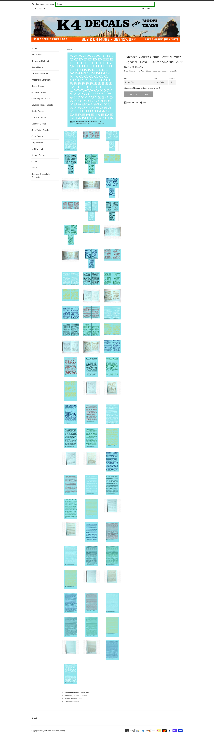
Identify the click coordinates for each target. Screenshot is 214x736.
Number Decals (38, 155)
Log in (33, 9)
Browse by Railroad (40, 61)
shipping (132, 71)
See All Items (37, 67)
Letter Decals (37, 149)
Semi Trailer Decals (40, 130)
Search (34, 718)
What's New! (36, 55)
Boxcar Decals (37, 86)
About (34, 168)
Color (155, 78)
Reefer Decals (37, 111)
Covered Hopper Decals (42, 105)
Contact (34, 161)
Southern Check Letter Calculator (41, 175)
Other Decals (37, 136)
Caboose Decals (38, 124)
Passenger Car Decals (41, 80)
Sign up (42, 9)
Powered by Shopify (58, 731)
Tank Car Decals (38, 117)
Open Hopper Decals (40, 99)
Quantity (172, 78)
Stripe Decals (37, 143)
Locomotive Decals (39, 73)
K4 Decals (47, 731)
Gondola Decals (38, 92)
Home (34, 48)
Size (125, 78)
